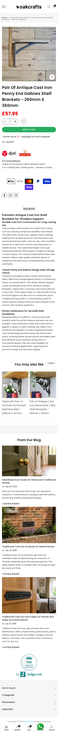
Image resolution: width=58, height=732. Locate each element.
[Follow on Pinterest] (16, 195)
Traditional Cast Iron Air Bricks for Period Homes (28, 546)
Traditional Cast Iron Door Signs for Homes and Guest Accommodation (28, 618)
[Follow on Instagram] (10, 195)
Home (4, 17)
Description (29, 208)
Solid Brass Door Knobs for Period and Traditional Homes (29, 481)
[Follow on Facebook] (4, 195)
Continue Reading (11, 503)
